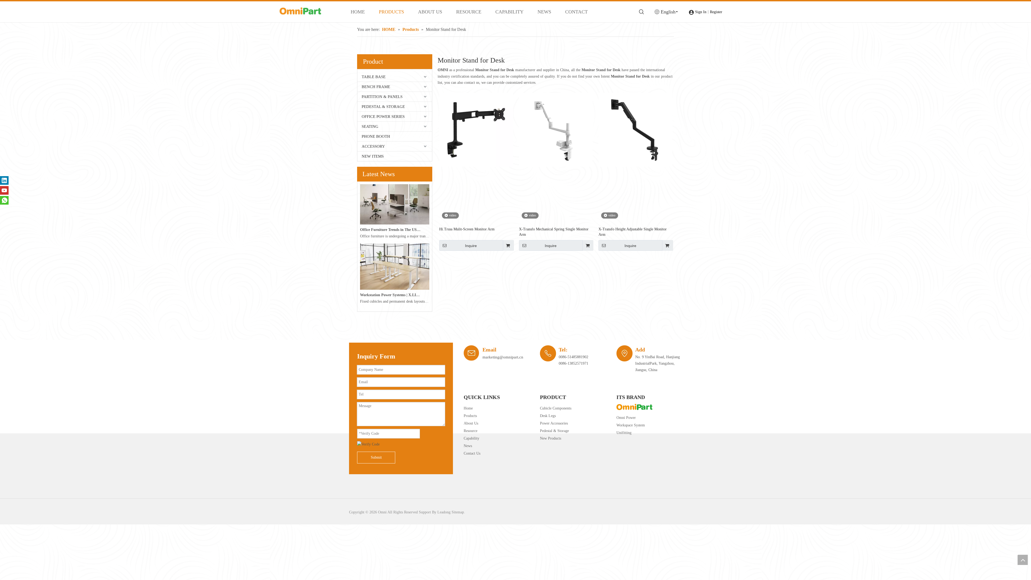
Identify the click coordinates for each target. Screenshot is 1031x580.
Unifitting (623, 433)
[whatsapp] (4, 200)
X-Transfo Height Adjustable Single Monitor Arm (632, 232)
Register (716, 12)
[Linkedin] (4, 180)
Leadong (444, 512)
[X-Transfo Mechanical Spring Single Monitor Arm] (556, 130)
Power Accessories (554, 423)
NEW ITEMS (373, 156)
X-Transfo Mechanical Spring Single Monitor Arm (554, 232)
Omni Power (626, 418)
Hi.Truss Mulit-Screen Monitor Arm (467, 229)
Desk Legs (548, 416)
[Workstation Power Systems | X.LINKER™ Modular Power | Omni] (394, 289)
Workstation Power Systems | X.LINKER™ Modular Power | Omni (390, 295)
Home (468, 408)
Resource (470, 431)
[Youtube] (4, 190)
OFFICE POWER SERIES (383, 116)
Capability (471, 438)
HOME (358, 12)
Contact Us (472, 453)
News (468, 446)
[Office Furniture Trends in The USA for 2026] (394, 223)
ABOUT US (430, 12)
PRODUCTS (391, 12)
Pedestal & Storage (554, 431)
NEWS (544, 12)
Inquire (471, 246)
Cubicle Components (555, 408)
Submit (376, 457)
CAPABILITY (509, 12)
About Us (471, 423)
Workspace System (630, 425)
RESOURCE (468, 12)
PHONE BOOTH (376, 136)
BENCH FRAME (376, 87)
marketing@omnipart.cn (502, 357)
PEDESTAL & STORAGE (383, 106)
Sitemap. (458, 512)
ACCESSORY (373, 146)
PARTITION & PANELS (382, 97)
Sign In (700, 12)
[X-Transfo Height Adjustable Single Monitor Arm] (635, 130)
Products (470, 416)
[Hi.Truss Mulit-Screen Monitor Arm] (476, 130)
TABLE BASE (374, 77)
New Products (550, 438)
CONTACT (576, 12)
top (1023, 560)
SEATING (370, 126)
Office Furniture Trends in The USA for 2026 (390, 230)
